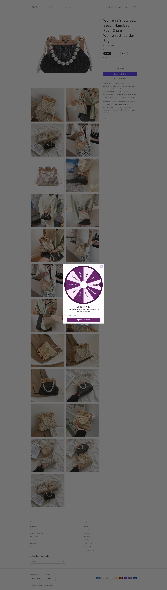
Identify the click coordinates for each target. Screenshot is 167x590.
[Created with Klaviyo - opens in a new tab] (83, 325)
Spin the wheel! (83, 320)
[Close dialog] (101, 266)
